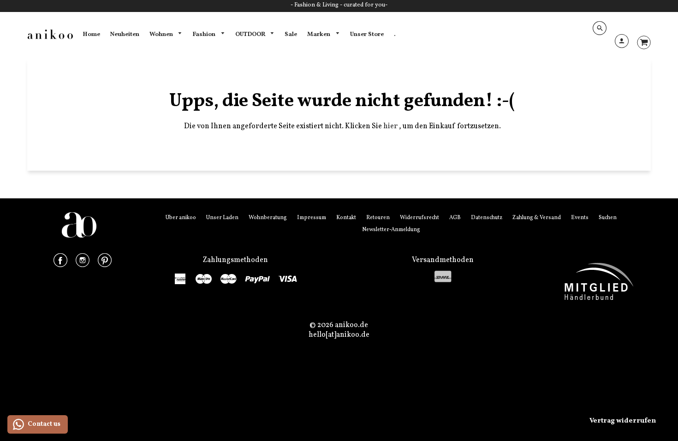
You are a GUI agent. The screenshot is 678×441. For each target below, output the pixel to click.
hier (391, 126)
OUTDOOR (251, 34)
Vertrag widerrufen (622, 421)
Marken (319, 34)
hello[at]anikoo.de (339, 335)
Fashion (204, 34)
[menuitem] (91, 34)
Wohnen (161, 34)
